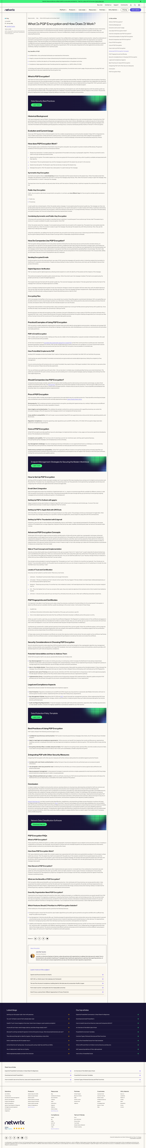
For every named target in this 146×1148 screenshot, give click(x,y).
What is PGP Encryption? (116, 22)
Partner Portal (77, 1101)
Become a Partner (78, 1095)
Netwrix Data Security (34, 801)
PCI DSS (52, 1125)
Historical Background (115, 25)
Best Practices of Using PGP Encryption (119, 63)
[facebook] (43, 938)
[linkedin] (35, 938)
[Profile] (131, 5)
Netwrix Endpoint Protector (33, 1101)
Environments (7, 1109)
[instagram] (22, 1137)
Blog (37, 18)
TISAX (52, 1126)
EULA (75, 1117)
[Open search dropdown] (135, 5)
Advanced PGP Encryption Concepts (119, 51)
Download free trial (39, 824)
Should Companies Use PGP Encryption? (120, 39)
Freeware (53, 1099)
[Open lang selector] (139, 5)
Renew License (100, 1097)
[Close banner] (140, 1)
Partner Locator (77, 1099)
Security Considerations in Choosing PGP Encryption (123, 57)
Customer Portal (100, 1093)
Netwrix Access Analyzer (33, 1095)
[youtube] (18, 1137)
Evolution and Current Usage (116, 27)
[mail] (47, 938)
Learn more (36, 466)
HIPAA (52, 1121)
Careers (121, 1099)
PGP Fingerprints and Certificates (118, 54)
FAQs (98, 1107)
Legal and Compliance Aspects (117, 60)
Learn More (36, 105)
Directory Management (9, 1099)
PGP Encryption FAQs (115, 71)
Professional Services (101, 1099)
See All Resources (54, 1110)
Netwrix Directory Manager (33, 1099)
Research (53, 1105)
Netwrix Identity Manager (33, 1103)
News (52, 1101)
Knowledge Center (101, 1103)
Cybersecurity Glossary (55, 1095)
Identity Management (9, 1103)
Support (116, 5)
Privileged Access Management (11, 1107)
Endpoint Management (9, 1101)
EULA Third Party (77, 1119)
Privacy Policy (77, 1121)
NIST (62, 696)
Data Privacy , (16, 32)
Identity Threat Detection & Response (12, 1105)
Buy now (99, 5)
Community (124, 5)
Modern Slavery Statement (79, 1125)
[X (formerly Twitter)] (39, 938)
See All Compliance (55, 1128)
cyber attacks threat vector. (74, 399)
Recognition (122, 1103)
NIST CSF (53, 1123)
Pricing (125, 10)
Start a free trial (99, 1)
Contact (122, 1107)
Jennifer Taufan (10, 26)
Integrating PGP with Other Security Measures (121, 65)
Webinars (53, 1107)
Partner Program (77, 1093)
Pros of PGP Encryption (115, 42)
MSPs (75, 1097)
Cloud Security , (11, 31)
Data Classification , (9, 32)
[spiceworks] (26, 1137)
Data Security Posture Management (12, 1097)
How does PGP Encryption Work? (118, 30)
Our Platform (7, 1093)
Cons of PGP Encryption (115, 45)
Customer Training (101, 1095)
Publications (53, 1103)
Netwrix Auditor (31, 1097)
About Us (122, 1093)
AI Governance (8, 1095)
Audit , (6, 31)
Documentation (54, 1097)
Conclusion (112, 68)
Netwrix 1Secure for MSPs (33, 1093)
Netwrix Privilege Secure (33, 1105)
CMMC (52, 1117)
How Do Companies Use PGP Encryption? (120, 33)
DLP (56, 803)
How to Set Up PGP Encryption (117, 48)
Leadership (122, 1095)
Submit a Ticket (100, 1105)
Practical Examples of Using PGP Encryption (121, 36)
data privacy (51, 384)
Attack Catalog (54, 1109)
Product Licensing (78, 1126)
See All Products (31, 1107)
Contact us (108, 5)
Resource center (31, 18)
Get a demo (135, 10)
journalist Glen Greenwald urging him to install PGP (58, 342)
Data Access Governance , (19, 31)
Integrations (7, 1110)
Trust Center (76, 1123)
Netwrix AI (122, 1097)
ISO (51, 1119)
